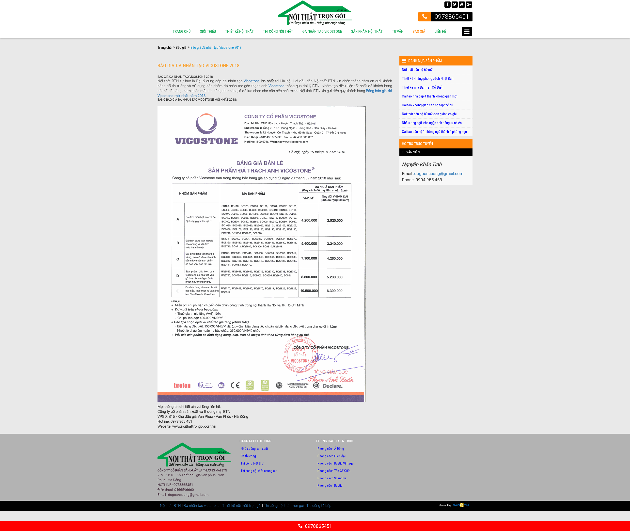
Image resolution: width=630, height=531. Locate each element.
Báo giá (419, 31)
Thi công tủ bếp (318, 505)
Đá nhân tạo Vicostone (322, 31)
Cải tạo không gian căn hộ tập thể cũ (427, 105)
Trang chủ (181, 31)
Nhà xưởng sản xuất (254, 449)
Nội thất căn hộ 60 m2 (417, 69)
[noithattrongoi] (315, 12)
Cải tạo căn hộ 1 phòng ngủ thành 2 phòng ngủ (434, 131)
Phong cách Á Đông (330, 449)
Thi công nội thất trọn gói (284, 505)
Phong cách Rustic (329, 485)
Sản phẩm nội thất (367, 31)
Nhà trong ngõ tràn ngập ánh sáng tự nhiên (432, 123)
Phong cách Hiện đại (331, 456)
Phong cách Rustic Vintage (335, 463)
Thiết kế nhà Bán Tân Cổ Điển (422, 87)
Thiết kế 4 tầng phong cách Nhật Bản (427, 78)
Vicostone (252, 81)
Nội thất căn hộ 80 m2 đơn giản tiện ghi (429, 114)
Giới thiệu (208, 31)
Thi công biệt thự (252, 463)
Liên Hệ (440, 31)
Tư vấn (397, 31)
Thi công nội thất (278, 31)
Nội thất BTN (170, 505)
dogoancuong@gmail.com (438, 173)
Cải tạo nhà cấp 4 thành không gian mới (429, 96)
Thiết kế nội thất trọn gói (241, 505)
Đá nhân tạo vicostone (202, 505)
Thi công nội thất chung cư (259, 471)
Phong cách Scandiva (331, 478)
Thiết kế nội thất (239, 31)
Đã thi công (248, 456)
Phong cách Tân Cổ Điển (333, 471)
